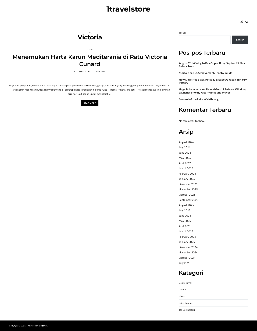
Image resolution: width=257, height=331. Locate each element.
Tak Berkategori (187, 310)
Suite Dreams (185, 303)
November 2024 (188, 252)
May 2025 (185, 220)
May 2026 (185, 157)
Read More (90, 103)
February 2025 (187, 236)
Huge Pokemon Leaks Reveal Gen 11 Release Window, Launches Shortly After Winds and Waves (212, 91)
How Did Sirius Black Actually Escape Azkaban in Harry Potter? (213, 81)
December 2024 (188, 247)
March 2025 (186, 231)
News (182, 296)
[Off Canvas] (11, 22)
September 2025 (188, 199)
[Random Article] (241, 21)
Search (183, 33)
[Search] (246, 22)
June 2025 (185, 215)
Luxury (90, 49)
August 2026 (186, 142)
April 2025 (185, 226)
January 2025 (187, 241)
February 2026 (187, 173)
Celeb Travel (185, 283)
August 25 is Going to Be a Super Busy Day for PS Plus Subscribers (212, 64)
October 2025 (187, 194)
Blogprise (43, 325)
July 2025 (184, 210)
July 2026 (184, 147)
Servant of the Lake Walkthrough (199, 99)
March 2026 (186, 168)
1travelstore (128, 9)
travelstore (84, 71)
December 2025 (188, 184)
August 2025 (186, 205)
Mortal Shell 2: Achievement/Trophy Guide (205, 72)
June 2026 (185, 152)
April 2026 (185, 163)
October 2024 (187, 257)
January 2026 (187, 178)
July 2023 (184, 262)
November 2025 (188, 189)
